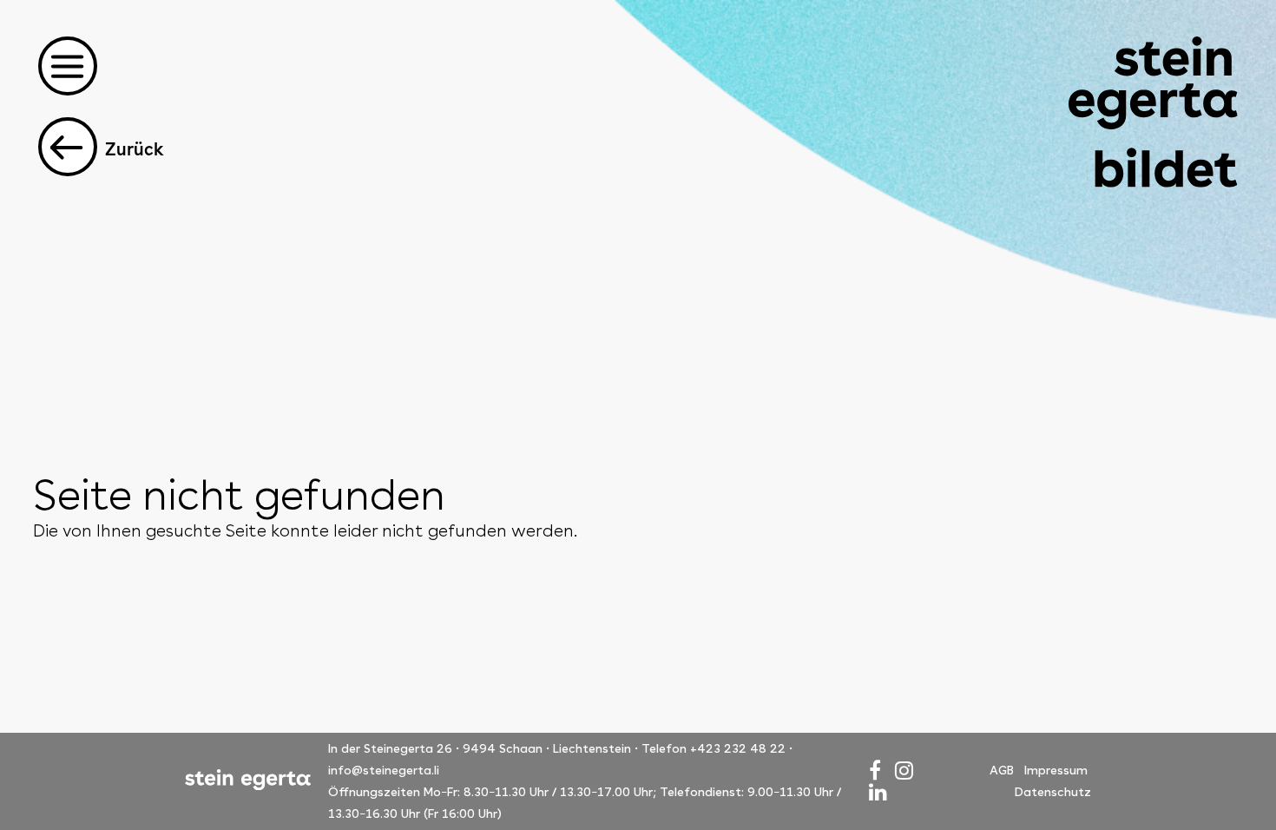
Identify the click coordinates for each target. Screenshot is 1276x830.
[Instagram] (904, 770)
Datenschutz (1053, 792)
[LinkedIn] (878, 792)
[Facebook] (875, 770)
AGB (1002, 770)
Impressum (1056, 770)
